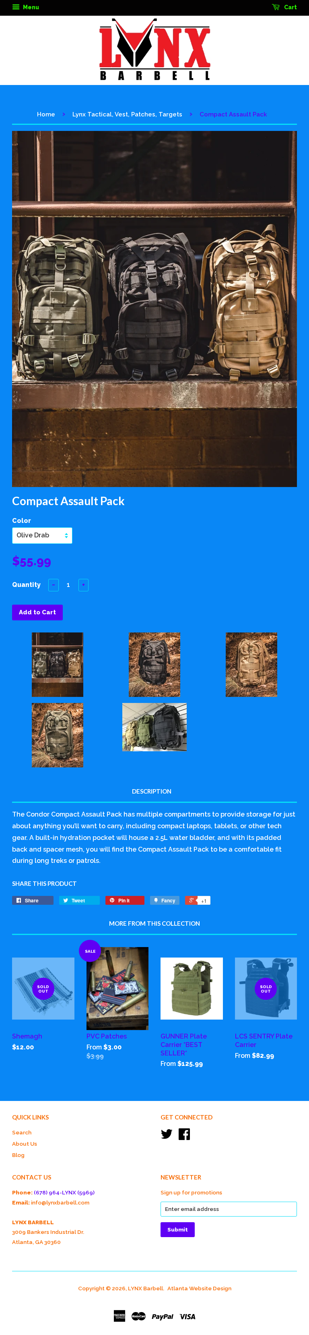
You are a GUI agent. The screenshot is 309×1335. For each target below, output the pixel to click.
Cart (290, 7)
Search (21, 1132)
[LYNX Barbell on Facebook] (184, 1137)
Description (151, 791)
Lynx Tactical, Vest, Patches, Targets (127, 114)
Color (21, 520)
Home (46, 114)
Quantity (26, 585)
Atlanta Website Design (199, 1288)
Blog (18, 1155)
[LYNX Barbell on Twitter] (167, 1137)
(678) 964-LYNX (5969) (64, 1192)
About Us (24, 1143)
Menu (30, 7)
